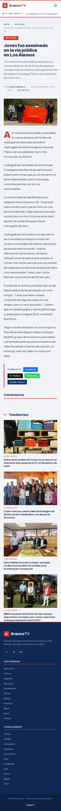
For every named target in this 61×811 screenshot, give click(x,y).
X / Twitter (15, 376)
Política (7, 698)
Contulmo (8, 749)
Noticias (11, 38)
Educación (8, 683)
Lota (6, 768)
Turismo (7, 718)
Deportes (8, 678)
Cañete (7, 739)
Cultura (7, 673)
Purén (6, 774)
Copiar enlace (17, 382)
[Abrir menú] (55, 5)
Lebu (6, 759)
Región (7, 779)
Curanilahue (9, 754)
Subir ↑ (30, 805)
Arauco (7, 734)
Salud (6, 708)
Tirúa (6, 783)
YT (21, 652)
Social (6, 713)
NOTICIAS (20, 24)
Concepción (9, 744)
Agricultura (9, 668)
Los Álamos (9, 764)
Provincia (8, 703)
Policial (7, 693)
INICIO (7, 24)
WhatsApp (32, 376)
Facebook (30, 369)
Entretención (10, 688)
